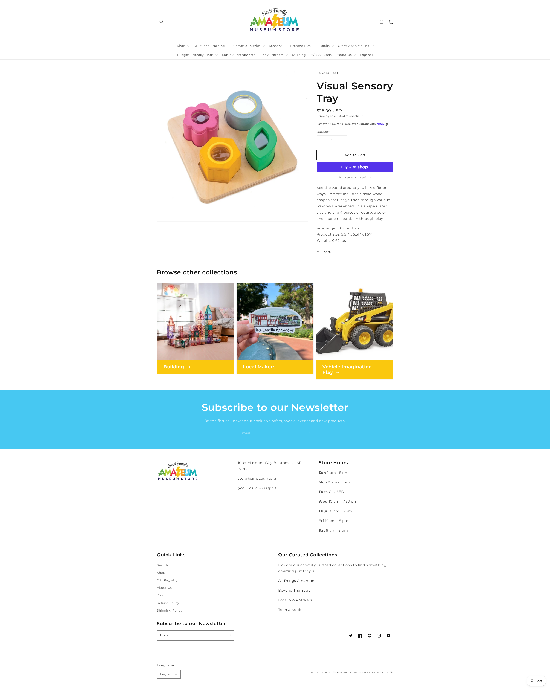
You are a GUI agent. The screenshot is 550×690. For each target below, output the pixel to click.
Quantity (323, 131)
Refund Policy (168, 603)
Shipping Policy (169, 610)
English (166, 674)
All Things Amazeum (297, 581)
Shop (161, 573)
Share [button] (326, 252)
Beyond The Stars (294, 590)
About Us (164, 588)
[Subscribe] (309, 433)
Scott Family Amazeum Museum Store (344, 672)
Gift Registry (167, 580)
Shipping (323, 116)
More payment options (355, 177)
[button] (161, 21)
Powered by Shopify (381, 672)
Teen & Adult (290, 610)
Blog (161, 595)
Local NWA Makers (295, 600)
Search (162, 565)
